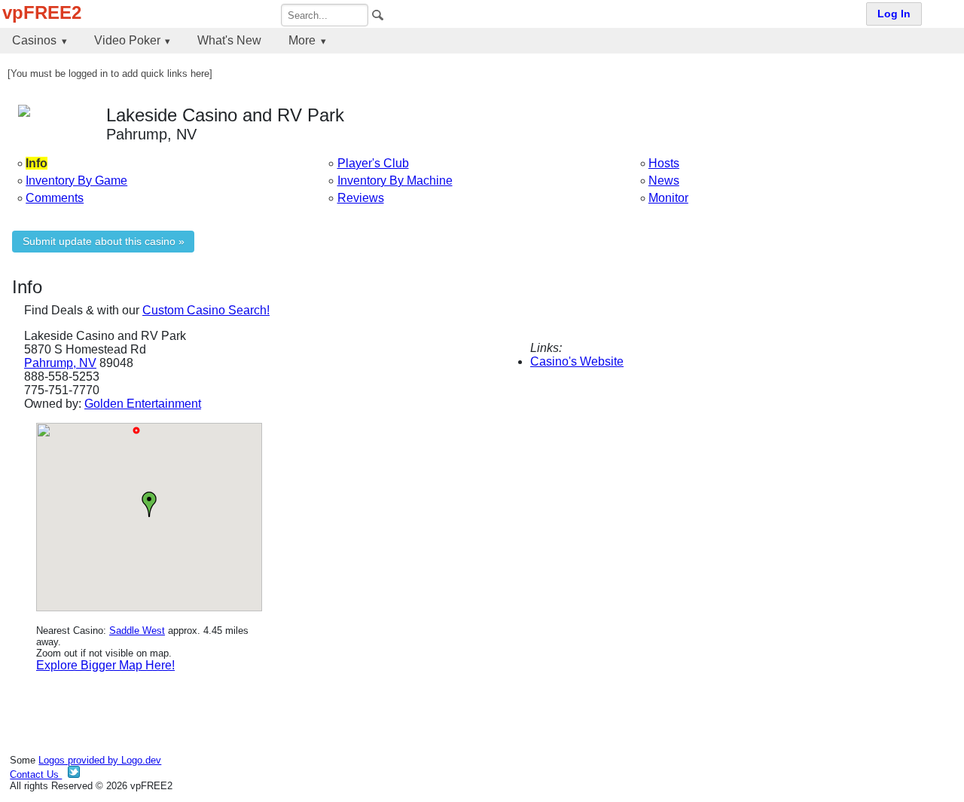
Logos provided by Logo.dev (99, 760)
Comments (55, 197)
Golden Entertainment (142, 403)
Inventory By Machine (395, 180)
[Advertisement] (729, 528)
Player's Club (373, 163)
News (663, 180)
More (302, 40)
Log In (894, 14)
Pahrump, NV (60, 363)
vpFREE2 (41, 12)
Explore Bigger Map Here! (105, 665)
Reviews (360, 197)
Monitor (668, 197)
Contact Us (36, 774)
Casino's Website (577, 361)
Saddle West (137, 630)
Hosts (663, 163)
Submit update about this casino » (104, 241)
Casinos (34, 40)
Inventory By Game (76, 180)
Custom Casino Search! (206, 310)
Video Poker (127, 40)
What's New (229, 40)
